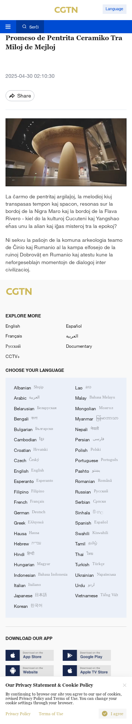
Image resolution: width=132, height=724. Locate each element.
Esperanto (33, 480)
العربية (72, 336)
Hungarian (32, 564)
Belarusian (35, 408)
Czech (26, 460)
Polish (87, 449)
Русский (13, 346)
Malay (95, 397)
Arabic (27, 397)
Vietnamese (96, 595)
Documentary (79, 346)
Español (74, 326)
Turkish (89, 564)
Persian (89, 439)
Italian (27, 585)
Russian (91, 491)
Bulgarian (33, 429)
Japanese (30, 595)
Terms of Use (51, 714)
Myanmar (96, 418)
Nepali (86, 429)
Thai (84, 553)
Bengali (25, 418)
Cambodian (29, 439)
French (29, 501)
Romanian (93, 480)
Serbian (90, 501)
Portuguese (96, 460)
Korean (28, 605)
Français (14, 336)
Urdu (84, 585)
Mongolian (94, 408)
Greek (29, 522)
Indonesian (40, 574)
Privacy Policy (18, 714)
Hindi (24, 553)
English (13, 326)
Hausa (26, 533)
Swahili (91, 533)
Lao (83, 387)
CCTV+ (13, 356)
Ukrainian (95, 574)
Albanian (29, 387)
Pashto (87, 470)
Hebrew (27, 543)
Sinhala (89, 512)
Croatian (31, 449)
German (29, 512)
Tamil (86, 543)
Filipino (29, 491)
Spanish (91, 522)
